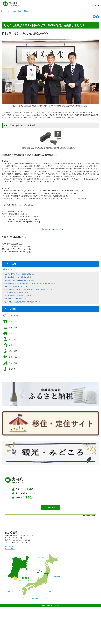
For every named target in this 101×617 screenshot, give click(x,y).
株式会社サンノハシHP (50, 229)
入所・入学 (13, 321)
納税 (10, 345)
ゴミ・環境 (13, 351)
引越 (10, 333)
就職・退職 (13, 327)
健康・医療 (13, 357)
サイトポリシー (10, 549)
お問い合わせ (9, 546)
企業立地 (26, 11)
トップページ (5, 11)
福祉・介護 (13, 363)
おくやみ (12, 369)
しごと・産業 (16, 11)
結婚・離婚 (13, 339)
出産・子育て (13, 315)
